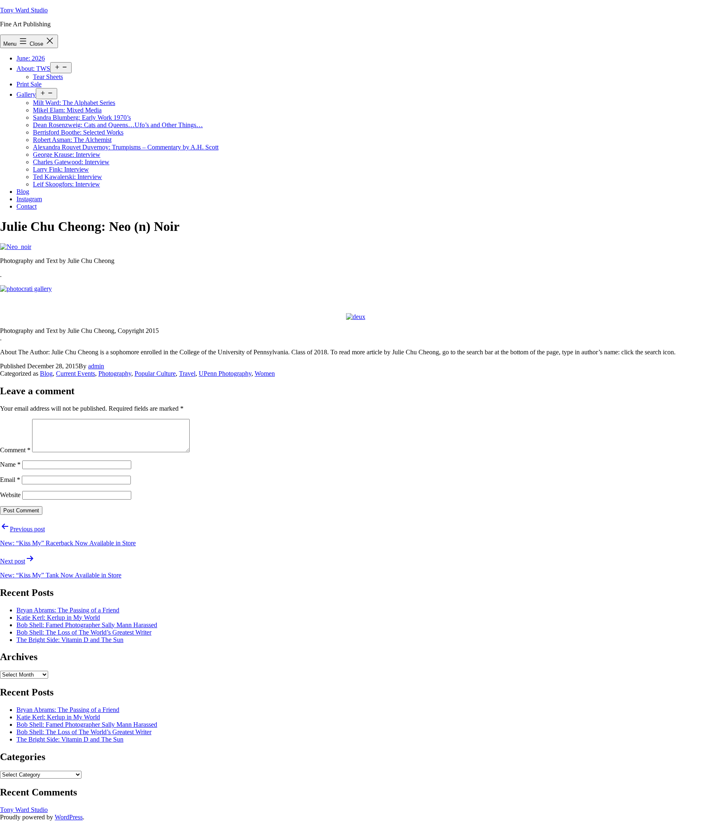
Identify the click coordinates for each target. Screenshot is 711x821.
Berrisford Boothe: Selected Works (78, 132)
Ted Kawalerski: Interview (67, 176)
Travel (187, 373)
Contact (26, 206)
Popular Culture (155, 373)
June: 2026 (30, 58)
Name (10, 464)
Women (265, 373)
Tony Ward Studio (24, 10)
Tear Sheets (48, 76)
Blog (22, 191)
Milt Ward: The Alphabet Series (74, 102)
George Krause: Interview (66, 154)
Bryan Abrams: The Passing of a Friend (67, 610)
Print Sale (29, 84)
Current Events (75, 373)
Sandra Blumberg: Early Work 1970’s (82, 117)
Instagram (29, 198)
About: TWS (33, 68)
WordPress (69, 817)
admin (96, 366)
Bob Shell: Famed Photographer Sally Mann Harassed (86, 624)
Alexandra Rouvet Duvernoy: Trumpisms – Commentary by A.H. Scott (125, 147)
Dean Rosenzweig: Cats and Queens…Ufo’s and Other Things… (118, 124)
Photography (114, 373)
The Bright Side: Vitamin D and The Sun (69, 639)
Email (10, 479)
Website (10, 494)
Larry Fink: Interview (61, 169)
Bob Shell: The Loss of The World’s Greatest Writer (83, 632)
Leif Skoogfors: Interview (66, 184)
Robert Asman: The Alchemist (72, 139)
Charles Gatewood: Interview (71, 161)
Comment (15, 450)
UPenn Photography (225, 373)
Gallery (26, 94)
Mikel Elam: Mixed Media (67, 110)
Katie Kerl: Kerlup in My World (58, 617)
